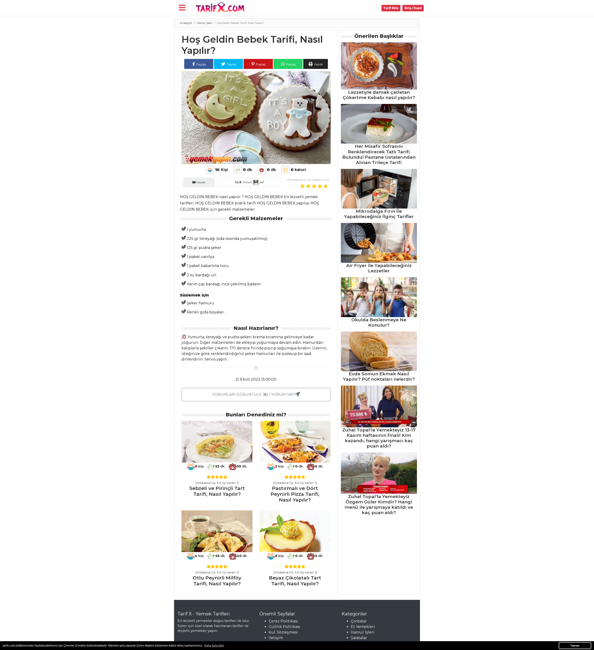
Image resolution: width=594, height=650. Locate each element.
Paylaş (201, 64)
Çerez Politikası (283, 621)
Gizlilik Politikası (284, 626)
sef (261, 182)
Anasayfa (186, 23)
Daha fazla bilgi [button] (214, 645)
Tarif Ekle (391, 8)
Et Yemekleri (363, 626)
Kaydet (201, 182)
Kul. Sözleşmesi (283, 632)
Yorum (245, 182)
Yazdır (318, 64)
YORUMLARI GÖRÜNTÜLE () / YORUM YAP (253, 394)
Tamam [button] (575, 645)
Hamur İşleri (204, 23)
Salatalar (359, 638)
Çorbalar (359, 621)
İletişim (276, 638)
